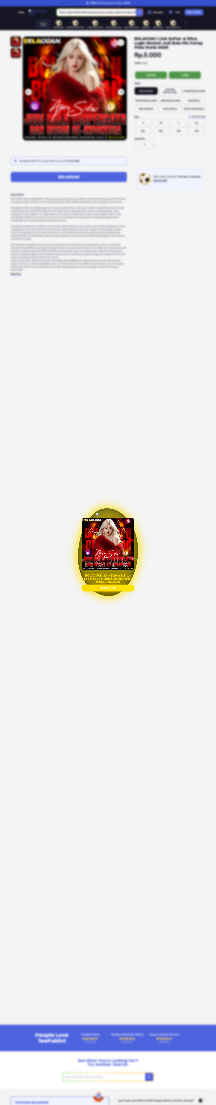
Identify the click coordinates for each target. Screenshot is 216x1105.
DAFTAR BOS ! (108, 585)
